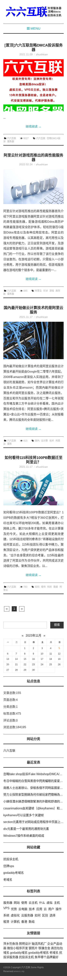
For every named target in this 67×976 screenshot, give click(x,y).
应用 (39, 909)
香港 (24, 921)
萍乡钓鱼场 (10, 943)
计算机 (15, 921)
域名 (6, 952)
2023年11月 (33, 635)
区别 (45, 915)
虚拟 (49, 902)
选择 (52, 915)
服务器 (10, 141)
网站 (17, 902)
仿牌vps (8, 866)
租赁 (6, 921)
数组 (32, 921)
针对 (45, 291)
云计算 (44, 440)
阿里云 (38, 291)
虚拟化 (15, 915)
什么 (42, 902)
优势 (14, 909)
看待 (43, 587)
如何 (37, 587)
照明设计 (25, 943)
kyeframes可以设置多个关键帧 (23, 815)
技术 (52, 440)
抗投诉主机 (10, 859)
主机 (57, 902)
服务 (9, 444)
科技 (49, 587)
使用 (24, 902)
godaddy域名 (19, 952)
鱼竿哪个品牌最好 (46, 957)
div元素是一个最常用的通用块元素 (26, 828)
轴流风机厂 (39, 943)
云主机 (33, 902)
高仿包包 (57, 948)
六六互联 (11, 138)
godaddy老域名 (13, 872)
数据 (55, 587)
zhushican (42, 54)
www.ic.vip (19, 971)
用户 (51, 909)
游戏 (52, 291)
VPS (6, 908)
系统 (6, 915)
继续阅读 (33, 126)
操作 (59, 909)
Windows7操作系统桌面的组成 (23, 835)
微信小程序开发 (17, 948)
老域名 (7, 879)
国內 (37, 440)
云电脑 (22, 909)
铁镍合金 (44, 948)
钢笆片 (33, 948)
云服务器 (27, 915)
